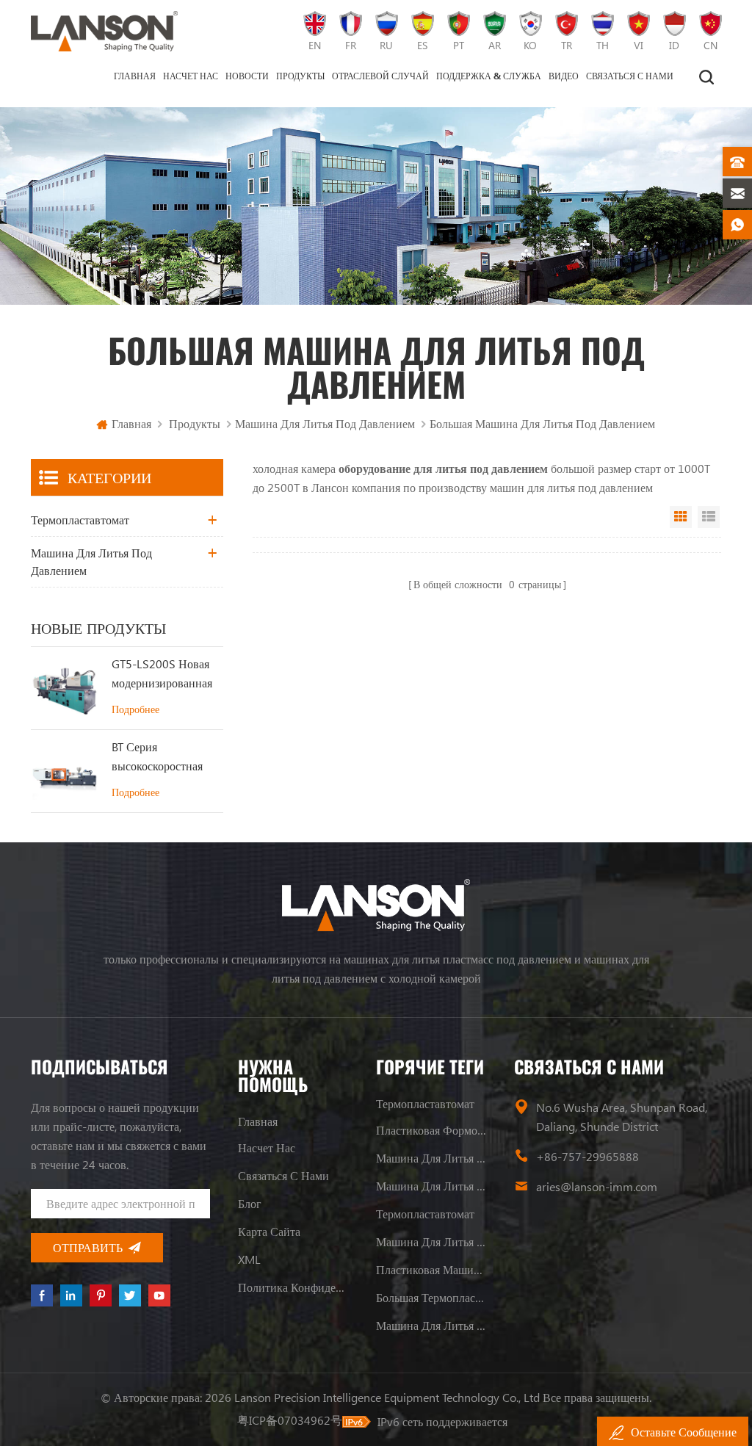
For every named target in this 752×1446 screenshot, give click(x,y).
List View (709, 517)
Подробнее (135, 709)
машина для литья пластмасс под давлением (431, 1185)
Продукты (300, 76)
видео (564, 76)
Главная (135, 76)
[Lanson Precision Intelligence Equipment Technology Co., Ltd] (104, 31)
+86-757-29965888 (587, 1156)
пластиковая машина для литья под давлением (431, 1269)
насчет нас (190, 76)
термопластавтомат (80, 519)
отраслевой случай (380, 76)
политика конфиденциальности (293, 1287)
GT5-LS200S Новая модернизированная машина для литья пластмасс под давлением (162, 674)
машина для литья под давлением (325, 423)
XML (249, 1259)
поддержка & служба (488, 76)
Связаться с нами (629, 76)
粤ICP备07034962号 (289, 1420)
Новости (247, 76)
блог (249, 1203)
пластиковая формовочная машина (431, 1130)
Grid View (681, 517)
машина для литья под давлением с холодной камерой (431, 1325)
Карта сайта (269, 1231)
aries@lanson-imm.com (596, 1186)
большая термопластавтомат (431, 1297)
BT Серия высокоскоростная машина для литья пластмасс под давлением (157, 757)
